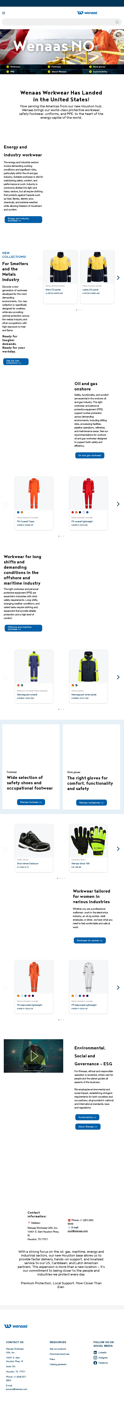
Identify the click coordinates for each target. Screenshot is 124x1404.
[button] (76, 310)
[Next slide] (117, 278)
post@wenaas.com (78, 1231)
